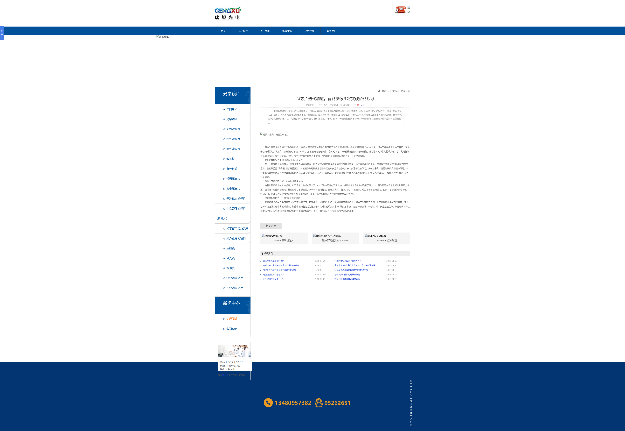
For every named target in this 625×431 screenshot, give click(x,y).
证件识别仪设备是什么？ (273, 279)
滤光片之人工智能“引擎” (273, 261)
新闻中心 (287, 31)
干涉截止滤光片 (236, 198)
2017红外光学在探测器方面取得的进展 (279, 270)
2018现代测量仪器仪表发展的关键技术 (351, 270)
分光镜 (230, 258)
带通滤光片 (233, 178)
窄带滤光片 (233, 188)
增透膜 (230, 268)
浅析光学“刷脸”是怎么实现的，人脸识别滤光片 (354, 265)
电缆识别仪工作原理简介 (273, 275)
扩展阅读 (231, 318)
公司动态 (231, 328)
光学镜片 (243, 31)
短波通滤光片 (234, 278)
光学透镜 (231, 119)
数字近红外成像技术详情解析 (347, 279)
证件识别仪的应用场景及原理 (347, 275)
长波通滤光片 (234, 288)
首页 (223, 31)
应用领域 (309, 31)
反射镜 (230, 248)
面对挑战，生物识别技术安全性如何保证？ (281, 265)
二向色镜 (231, 109)
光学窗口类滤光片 (237, 228)
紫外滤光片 (233, 149)
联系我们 (331, 31)
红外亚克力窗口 (236, 238)
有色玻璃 (231, 168)
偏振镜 (230, 159)
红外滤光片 (233, 139)
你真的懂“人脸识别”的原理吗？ (347, 261)
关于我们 (265, 31)
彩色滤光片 (233, 129)
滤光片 (225, 375)
